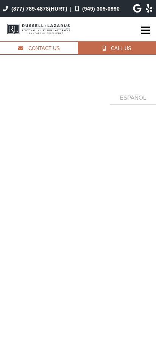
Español (133, 97)
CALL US (120, 48)
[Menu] (145, 30)
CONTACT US (43, 48)
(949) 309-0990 (100, 9)
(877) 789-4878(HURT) (38, 9)
